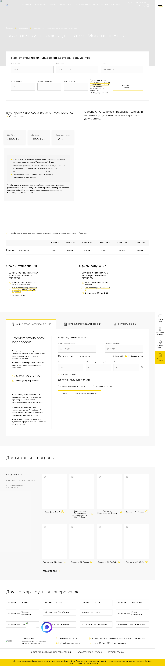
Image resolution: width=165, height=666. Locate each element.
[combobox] (77, 349)
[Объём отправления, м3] (98, 367)
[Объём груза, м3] (49, 86)
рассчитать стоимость (128, 87)
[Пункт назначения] (124, 349)
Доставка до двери (103, 386)
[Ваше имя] (32, 69)
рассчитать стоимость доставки (79, 394)
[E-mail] (122, 69)
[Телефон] (77, 69)
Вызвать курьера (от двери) (73, 386)
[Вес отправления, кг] (70, 367)
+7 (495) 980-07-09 (140, 3)
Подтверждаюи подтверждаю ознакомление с (100, 87)
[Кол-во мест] (76, 86)
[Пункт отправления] (77, 349)
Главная (9, 28)
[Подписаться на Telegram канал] (31, 627)
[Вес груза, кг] (23, 86)
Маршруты (23, 28)
